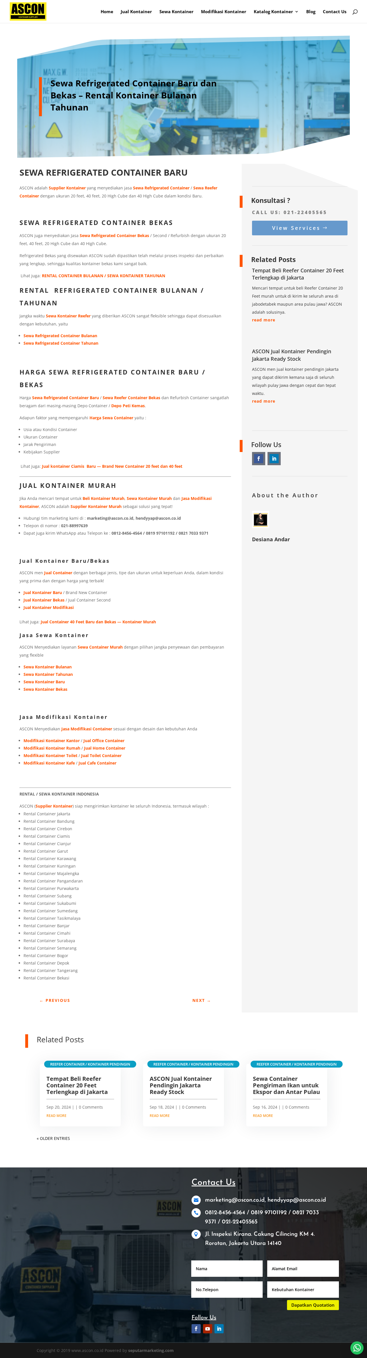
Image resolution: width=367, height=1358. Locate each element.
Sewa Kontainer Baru (44, 681)
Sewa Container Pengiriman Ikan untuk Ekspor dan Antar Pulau (286, 1085)
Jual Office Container (103, 740)
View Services (296, 227)
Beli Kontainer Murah (103, 498)
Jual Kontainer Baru (43, 592)
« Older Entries (53, 1138)
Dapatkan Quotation (313, 1305)
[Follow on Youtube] (207, 1328)
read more (263, 320)
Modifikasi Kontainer (223, 11)
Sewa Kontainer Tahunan (48, 674)
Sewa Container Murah (100, 647)
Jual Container (57, 572)
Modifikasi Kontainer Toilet (50, 755)
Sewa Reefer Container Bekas (131, 397)
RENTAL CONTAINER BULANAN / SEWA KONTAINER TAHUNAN (103, 275)
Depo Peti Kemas (127, 405)
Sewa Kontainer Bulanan (48, 667)
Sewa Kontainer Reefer (68, 316)
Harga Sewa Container (111, 417)
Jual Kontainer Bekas (44, 600)
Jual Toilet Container (101, 755)
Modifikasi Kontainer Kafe (49, 763)
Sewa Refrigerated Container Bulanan (60, 335)
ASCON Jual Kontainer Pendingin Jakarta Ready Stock (291, 355)
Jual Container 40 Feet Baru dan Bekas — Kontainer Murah (98, 621)
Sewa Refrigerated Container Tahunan (61, 343)
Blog (310, 11)
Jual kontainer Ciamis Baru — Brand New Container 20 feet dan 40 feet (112, 466)
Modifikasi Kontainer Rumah (52, 748)
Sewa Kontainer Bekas (45, 689)
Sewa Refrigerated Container (161, 188)
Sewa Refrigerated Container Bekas (114, 235)
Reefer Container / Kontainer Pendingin (90, 1064)
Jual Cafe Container (97, 763)
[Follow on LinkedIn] (274, 458)
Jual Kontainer (136, 11)
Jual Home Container (104, 748)
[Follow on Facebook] (258, 458)
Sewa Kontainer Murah (149, 498)
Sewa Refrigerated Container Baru (65, 397)
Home (107, 11)
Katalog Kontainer (273, 11)
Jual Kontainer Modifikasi (49, 607)
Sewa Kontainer (176, 11)
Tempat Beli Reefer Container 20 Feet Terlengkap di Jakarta (298, 274)
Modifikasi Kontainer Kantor (52, 740)
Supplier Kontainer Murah (96, 506)
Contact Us (334, 11)
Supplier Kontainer (67, 188)
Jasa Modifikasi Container (86, 729)
